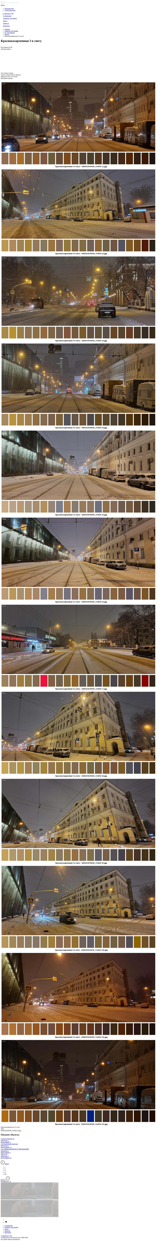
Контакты (8, 1232)
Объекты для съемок (11, 1227)
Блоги (7, 1229)
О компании (9, 1225)
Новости (7, 1231)
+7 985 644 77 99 (6, 1236)
